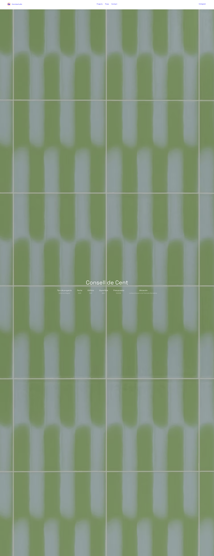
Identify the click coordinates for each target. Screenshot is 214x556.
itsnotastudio (17, 4)
